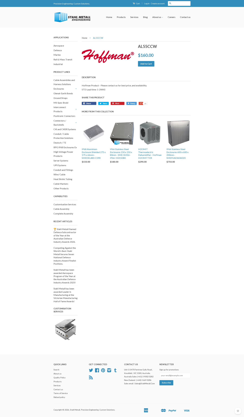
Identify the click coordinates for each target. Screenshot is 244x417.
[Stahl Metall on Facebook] (97, 371)
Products (121, 17)
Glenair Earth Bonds (63, 93)
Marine (57, 54)
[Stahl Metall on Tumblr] (115, 371)
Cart (138, 3)
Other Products (61, 188)
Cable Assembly (61, 209)
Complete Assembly (63, 213)
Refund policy (59, 397)
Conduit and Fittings (63, 170)
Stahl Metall (75, 410)
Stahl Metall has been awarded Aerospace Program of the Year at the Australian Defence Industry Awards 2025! (65, 276)
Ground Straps (60, 98)
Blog (145, 17)
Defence (58, 50)
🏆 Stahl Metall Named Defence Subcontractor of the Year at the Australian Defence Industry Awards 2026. (65, 235)
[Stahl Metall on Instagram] (109, 371)
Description (89, 77)
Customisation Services (65, 204)
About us (157, 17)
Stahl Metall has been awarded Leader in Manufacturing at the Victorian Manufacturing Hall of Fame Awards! (66, 295)
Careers (171, 17)
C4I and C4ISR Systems (65, 129)
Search (56, 370)
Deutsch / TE (60, 142)
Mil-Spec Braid (61, 102)
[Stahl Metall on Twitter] (91, 371)
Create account (158, 3)
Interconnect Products (60, 109)
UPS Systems (60, 165)
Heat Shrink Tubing (63, 179)
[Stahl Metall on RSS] (91, 378)
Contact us (185, 17)
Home (109, 17)
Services (134, 17)
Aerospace (59, 45)
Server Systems (61, 160)
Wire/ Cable (59, 174)
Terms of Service (61, 393)
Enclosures (59, 88)
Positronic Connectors (64, 116)
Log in (147, 3)
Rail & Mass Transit (63, 59)
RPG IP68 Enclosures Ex (65, 147)
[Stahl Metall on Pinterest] (103, 371)
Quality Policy (60, 377)
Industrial (58, 64)
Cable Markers (61, 183)
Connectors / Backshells (60, 122)
